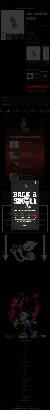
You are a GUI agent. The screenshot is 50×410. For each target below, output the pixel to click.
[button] (6, 407)
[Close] (37, 182)
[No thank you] (25, 225)
